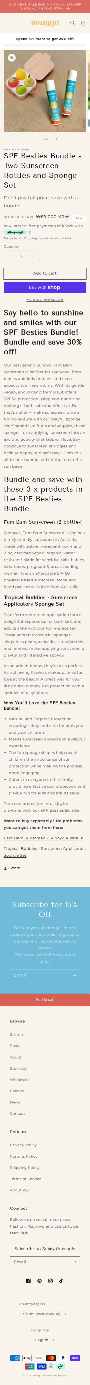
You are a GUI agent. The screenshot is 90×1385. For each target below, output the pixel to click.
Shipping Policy (25, 1167)
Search (16, 1034)
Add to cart (45, 1000)
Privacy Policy (23, 1145)
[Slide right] (56, 138)
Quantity (11, 246)
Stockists (18, 1068)
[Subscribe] (74, 975)
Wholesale (20, 1079)
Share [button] (15, 868)
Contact (17, 1113)
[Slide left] (33, 138)
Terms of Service (26, 1179)
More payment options (45, 299)
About (16, 1057)
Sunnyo (37, 1375)
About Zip (19, 1190)
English (41, 1340)
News (15, 1102)
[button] (6, 22)
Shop (15, 1045)
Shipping (30, 238)
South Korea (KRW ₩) (41, 1314)
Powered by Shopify (55, 1375)
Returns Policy (24, 1156)
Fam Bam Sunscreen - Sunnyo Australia (43, 838)
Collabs (17, 1091)
